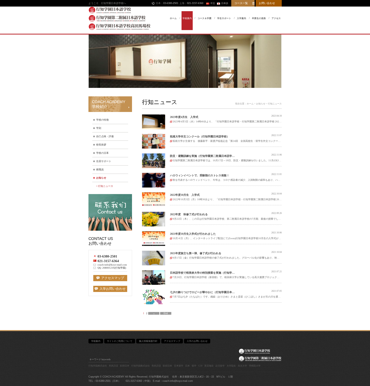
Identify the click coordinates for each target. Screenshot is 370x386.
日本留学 (178, 365)
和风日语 (113, 365)
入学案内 (241, 18)
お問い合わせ (267, 3)
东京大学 (242, 365)
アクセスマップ (112, 278)
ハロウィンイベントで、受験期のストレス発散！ (199, 175)
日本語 (224, 3)
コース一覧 (241, 3)
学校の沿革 (102, 152)
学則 (98, 128)
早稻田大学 (255, 365)
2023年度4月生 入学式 (184, 117)
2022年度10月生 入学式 (185, 194)
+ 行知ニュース (104, 186)
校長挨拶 (101, 144)
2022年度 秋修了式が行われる (189, 214)
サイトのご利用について (119, 341)
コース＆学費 (204, 18)
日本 (187, 365)
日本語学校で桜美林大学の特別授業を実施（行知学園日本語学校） (203, 272)
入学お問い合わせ (112, 289)
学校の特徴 (102, 119)
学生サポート (224, 18)
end (166, 313)
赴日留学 (220, 365)
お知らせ (101, 177)
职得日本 (124, 365)
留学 (194, 365)
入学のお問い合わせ (197, 341)
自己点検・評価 (105, 136)
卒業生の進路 (259, 18)
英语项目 (209, 365)
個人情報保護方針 (148, 341)
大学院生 (231, 365)
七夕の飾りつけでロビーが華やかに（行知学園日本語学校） (203, 292)
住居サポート (103, 161)
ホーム (173, 18)
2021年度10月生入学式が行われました (193, 233)
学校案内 (187, 18)
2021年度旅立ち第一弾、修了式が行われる (195, 253)
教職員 (100, 169)
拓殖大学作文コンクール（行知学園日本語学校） (199, 136)
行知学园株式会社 (97, 365)
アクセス (276, 18)
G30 (200, 365)
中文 (212, 3)
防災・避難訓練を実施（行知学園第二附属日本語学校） (203, 156)
